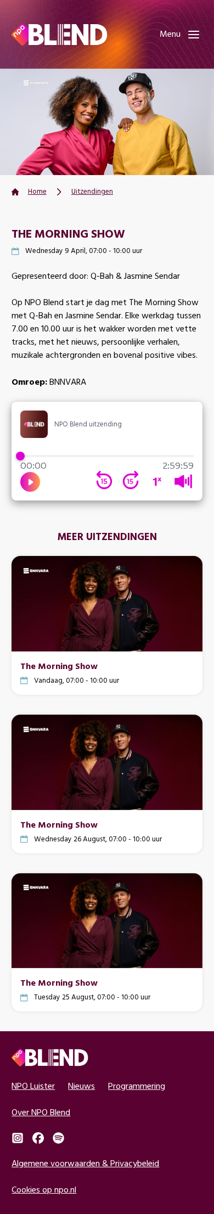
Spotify (58, 1138)
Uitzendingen (92, 191)
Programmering (136, 1086)
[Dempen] (183, 481)
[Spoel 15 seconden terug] (104, 481)
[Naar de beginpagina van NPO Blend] (59, 35)
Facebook (38, 1138)
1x (157, 481)
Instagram (17, 1138)
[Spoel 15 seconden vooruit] (130, 481)
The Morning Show (59, 665)
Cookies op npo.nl (44, 1189)
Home (37, 191)
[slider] (106, 456)
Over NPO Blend (41, 1112)
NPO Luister (33, 1086)
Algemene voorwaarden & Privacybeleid (85, 1163)
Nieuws (81, 1086)
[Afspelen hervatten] (30, 482)
